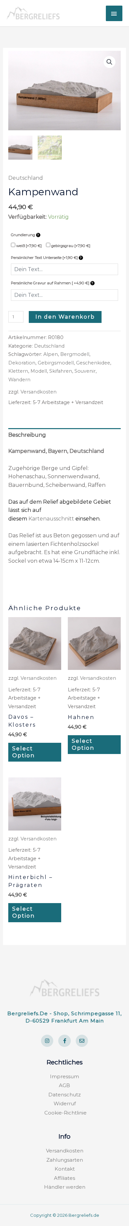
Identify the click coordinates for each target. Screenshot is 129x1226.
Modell (38, 371)
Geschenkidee (93, 363)
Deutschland (25, 178)
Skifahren (60, 371)
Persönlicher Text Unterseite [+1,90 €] (45, 257)
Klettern (18, 371)
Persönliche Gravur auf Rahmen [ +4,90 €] (50, 283)
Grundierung (23, 235)
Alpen (50, 354)
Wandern (19, 380)
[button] (109, 62)
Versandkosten (39, 392)
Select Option (23, 752)
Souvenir (85, 371)
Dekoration (21, 363)
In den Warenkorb (65, 317)
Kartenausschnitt (51, 519)
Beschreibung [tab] (27, 435)
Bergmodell (74, 354)
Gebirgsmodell (56, 363)
